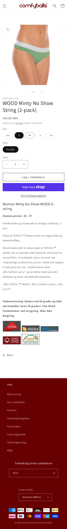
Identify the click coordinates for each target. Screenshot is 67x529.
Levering (19, 123)
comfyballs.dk (28, 522)
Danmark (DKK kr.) (32, 497)
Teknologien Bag (16, 442)
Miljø (10, 450)
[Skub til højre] (41, 92)
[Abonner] (54, 473)
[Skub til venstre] (26, 92)
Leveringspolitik (16, 434)
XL (53, 136)
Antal (5, 157)
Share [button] (10, 355)
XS (9, 136)
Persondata (14, 426)
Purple (10, 149)
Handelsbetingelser (18, 418)
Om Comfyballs (16, 402)
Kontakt (11, 410)
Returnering (14, 394)
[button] (4, 6)
